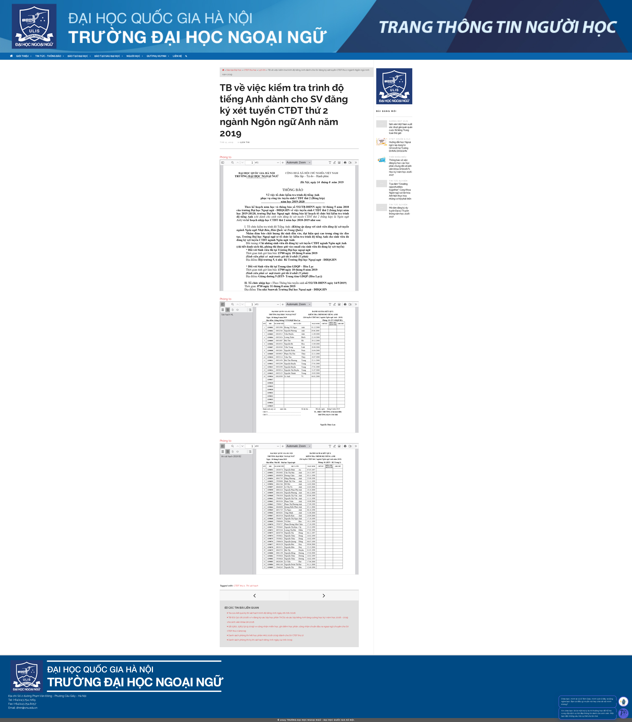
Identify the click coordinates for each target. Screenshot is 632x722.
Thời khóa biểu (398, 157)
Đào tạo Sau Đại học (107, 56)
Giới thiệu (22, 56)
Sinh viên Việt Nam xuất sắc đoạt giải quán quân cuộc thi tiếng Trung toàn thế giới (400, 129)
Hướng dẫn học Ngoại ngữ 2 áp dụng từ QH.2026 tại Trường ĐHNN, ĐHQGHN (400, 146)
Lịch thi (262, 70)
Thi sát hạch (252, 585)
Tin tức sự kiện (398, 181)
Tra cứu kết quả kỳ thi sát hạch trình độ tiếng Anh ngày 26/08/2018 (262, 613)
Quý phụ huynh (156, 56)
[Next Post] (324, 595)
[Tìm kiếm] (186, 56)
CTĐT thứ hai (250, 70)
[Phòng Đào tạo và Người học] (316, 26)
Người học (133, 56)
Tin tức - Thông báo (48, 56)
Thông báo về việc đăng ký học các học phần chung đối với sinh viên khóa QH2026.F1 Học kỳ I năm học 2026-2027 (400, 167)
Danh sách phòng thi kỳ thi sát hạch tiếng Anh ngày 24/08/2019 (260, 640)
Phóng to (225, 157)
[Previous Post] (254, 595)
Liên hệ (177, 56)
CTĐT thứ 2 (239, 585)
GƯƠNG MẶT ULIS (398, 121)
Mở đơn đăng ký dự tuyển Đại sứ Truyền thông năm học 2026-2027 (399, 212)
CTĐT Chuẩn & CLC (399, 139)
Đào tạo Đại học (78, 56)
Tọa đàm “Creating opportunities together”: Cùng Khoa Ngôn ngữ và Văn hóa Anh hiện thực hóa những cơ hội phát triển (400, 191)
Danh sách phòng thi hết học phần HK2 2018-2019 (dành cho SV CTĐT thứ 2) (266, 635)
